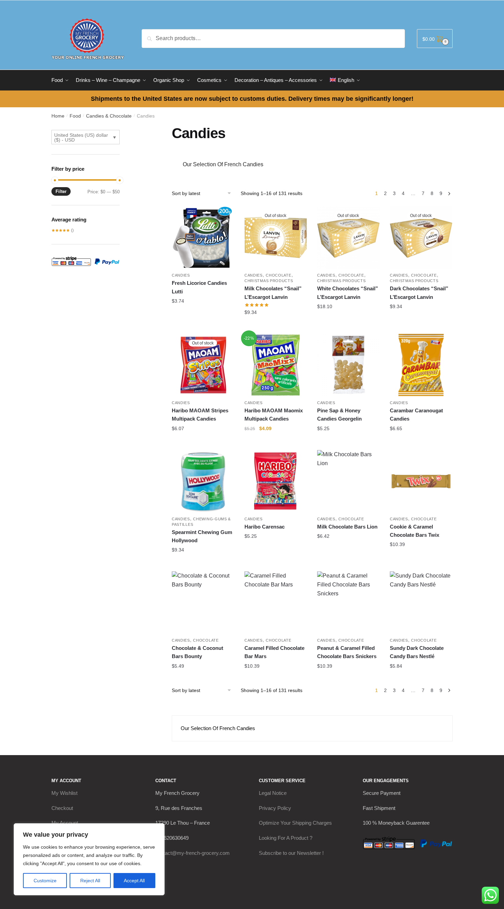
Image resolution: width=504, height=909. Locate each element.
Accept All (134, 880)
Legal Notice (273, 793)
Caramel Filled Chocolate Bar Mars (274, 652)
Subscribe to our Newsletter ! (291, 853)
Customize (45, 880)
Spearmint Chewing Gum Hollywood (202, 536)
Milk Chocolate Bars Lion (347, 527)
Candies (181, 275)
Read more (275, 326)
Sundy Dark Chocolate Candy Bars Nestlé (417, 652)
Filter (61, 191)
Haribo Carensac (264, 527)
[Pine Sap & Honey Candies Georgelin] (348, 365)
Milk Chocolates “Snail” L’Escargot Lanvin (273, 293)
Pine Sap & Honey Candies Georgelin (339, 415)
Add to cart (203, 314)
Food (75, 116)
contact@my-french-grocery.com (192, 853)
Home (57, 116)
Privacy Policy (275, 808)
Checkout (62, 808)
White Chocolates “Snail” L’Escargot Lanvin (347, 293)
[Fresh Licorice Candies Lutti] (203, 237)
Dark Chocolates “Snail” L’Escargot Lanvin (419, 293)
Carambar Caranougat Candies (416, 415)
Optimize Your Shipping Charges (295, 823)
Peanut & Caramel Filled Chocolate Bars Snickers (346, 652)
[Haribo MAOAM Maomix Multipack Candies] (275, 365)
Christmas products (268, 281)
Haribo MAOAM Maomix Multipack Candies (273, 415)
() (62, 230)
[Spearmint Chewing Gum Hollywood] (203, 481)
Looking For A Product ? (285, 838)
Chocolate (278, 275)
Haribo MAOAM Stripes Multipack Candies (200, 415)
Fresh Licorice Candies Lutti (199, 287)
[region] (89, 859)
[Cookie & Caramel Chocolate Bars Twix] (421, 481)
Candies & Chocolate (109, 116)
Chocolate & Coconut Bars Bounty (197, 652)
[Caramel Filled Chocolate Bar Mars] (275, 602)
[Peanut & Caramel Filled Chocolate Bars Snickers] (348, 602)
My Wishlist (64, 793)
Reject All (90, 880)
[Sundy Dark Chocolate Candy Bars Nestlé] (421, 602)
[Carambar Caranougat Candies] (421, 365)
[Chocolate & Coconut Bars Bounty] (203, 602)
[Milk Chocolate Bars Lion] (348, 481)
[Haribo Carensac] (275, 481)
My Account (64, 823)
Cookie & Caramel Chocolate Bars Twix (414, 531)
